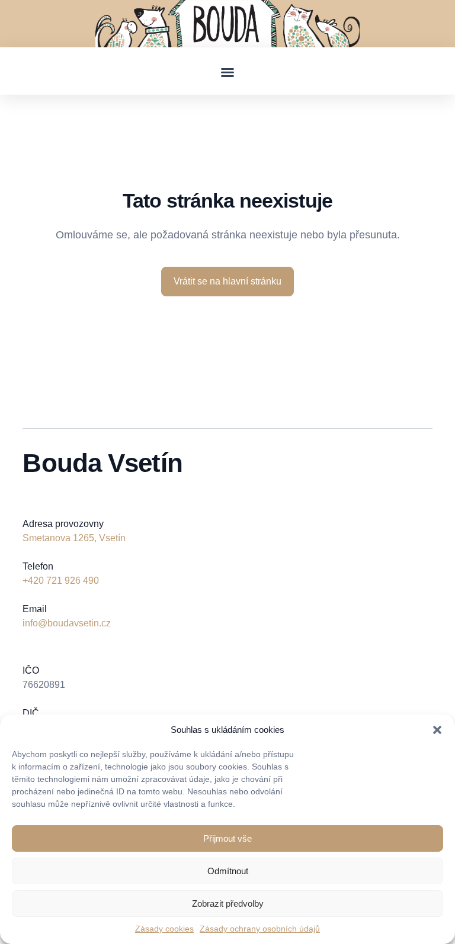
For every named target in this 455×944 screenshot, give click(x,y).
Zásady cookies (164, 928)
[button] (437, 730)
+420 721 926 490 (61, 581)
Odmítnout (227, 871)
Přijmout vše (227, 838)
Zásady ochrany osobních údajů (260, 928)
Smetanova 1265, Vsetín (74, 538)
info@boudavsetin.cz (67, 623)
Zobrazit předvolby (228, 903)
